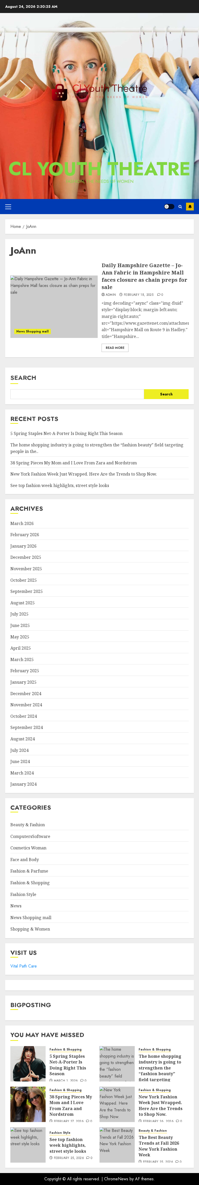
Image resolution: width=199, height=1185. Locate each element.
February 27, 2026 (69, 1121)
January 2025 (23, 682)
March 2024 (22, 773)
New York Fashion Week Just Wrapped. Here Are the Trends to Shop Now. (83, 474)
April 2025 (20, 648)
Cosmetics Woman (28, 848)
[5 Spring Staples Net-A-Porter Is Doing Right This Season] (28, 1063)
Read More (115, 347)
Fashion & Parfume (29, 871)
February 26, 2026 (158, 1121)
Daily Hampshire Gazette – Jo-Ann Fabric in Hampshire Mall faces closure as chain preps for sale (144, 276)
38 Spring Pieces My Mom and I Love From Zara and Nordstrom (73, 463)
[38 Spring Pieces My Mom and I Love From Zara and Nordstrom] (28, 1104)
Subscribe (190, 206)
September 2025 (26, 591)
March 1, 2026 (66, 1081)
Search (23, 377)
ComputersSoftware (30, 836)
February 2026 (24, 534)
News (16, 906)
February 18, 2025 (138, 295)
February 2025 (24, 671)
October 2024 (23, 716)
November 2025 (26, 569)
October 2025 (23, 580)
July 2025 (19, 614)
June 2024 (20, 761)
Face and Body (24, 859)
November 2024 (26, 705)
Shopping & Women (30, 929)
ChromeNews (116, 1179)
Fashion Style (23, 894)
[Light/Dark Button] (169, 206)
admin (111, 295)
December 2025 (25, 557)
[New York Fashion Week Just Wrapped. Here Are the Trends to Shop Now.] (117, 1104)
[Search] (180, 207)
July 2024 (19, 750)
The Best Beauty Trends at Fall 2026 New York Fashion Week (159, 1146)
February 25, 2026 (69, 1158)
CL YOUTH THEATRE (99, 168)
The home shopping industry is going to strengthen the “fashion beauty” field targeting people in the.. (160, 1070)
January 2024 (23, 784)
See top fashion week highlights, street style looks (59, 485)
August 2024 (22, 739)
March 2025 (22, 659)
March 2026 (22, 523)
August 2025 (22, 603)
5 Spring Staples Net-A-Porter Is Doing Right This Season (66, 433)
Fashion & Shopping (30, 883)
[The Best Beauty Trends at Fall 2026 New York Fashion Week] (117, 1145)
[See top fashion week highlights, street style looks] (28, 1145)
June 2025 (20, 625)
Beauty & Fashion (27, 825)
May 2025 (19, 637)
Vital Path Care (23, 966)
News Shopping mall (32, 331)
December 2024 (25, 693)
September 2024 (26, 727)
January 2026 (23, 546)
